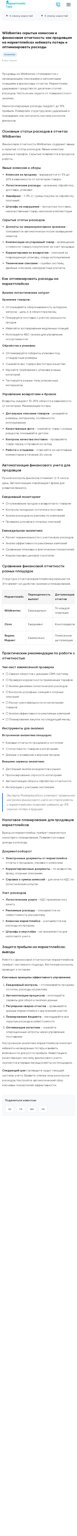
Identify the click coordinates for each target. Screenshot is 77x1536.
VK (9, 1109)
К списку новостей (19, 15)
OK (43, 1109)
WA (32, 1109)
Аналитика (9, 54)
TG (20, 1109)
